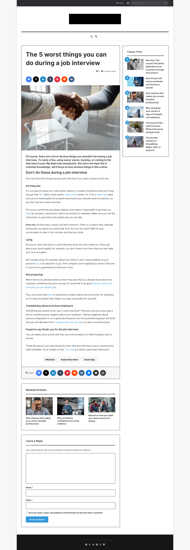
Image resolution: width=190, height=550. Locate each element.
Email (29, 500)
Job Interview (70, 359)
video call (101, 194)
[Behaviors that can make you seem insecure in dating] (101, 404)
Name (29, 487)
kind (50, 294)
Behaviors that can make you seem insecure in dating (100, 418)
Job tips (90, 359)
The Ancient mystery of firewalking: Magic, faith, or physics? (153, 143)
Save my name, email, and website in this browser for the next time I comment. (65, 513)
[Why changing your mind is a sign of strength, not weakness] (135, 112)
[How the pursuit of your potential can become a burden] (135, 82)
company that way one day (68, 322)
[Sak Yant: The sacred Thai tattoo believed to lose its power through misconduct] (135, 64)
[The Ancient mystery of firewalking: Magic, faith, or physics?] (135, 141)
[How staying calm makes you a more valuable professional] (39, 406)
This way (69, 349)
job (40, 194)
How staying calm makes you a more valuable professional (38, 421)
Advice (51, 359)
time (28, 213)
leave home (71, 194)
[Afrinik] (95, 19)
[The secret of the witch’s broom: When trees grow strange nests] (135, 127)
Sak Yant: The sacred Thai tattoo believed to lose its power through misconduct (155, 66)
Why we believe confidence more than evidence (68, 421)
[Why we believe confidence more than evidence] (70, 406)
